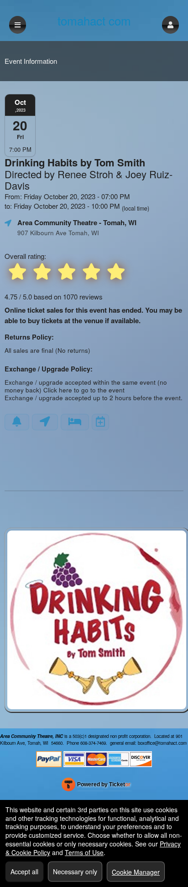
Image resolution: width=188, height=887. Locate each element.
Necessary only (75, 871)
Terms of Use (84, 852)
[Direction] (45, 422)
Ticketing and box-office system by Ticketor (96, 786)
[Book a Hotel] (74, 422)
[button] (170, 25)
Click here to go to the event (84, 390)
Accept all (24, 871)
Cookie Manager (136, 872)
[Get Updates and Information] (16, 422)
